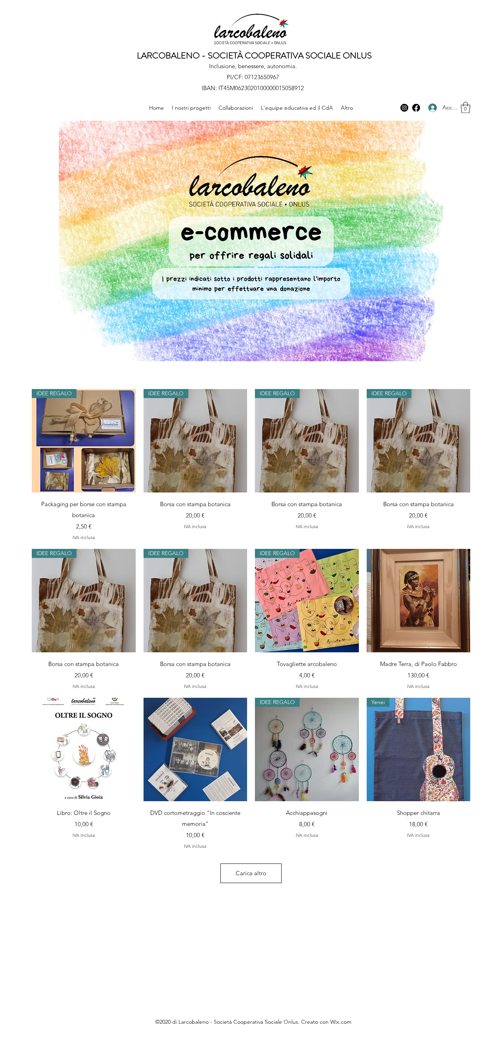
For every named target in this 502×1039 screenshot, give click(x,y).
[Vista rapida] (419, 601)
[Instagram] (404, 108)
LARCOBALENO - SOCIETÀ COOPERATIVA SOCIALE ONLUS (254, 55)
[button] (465, 107)
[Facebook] (416, 108)
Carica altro (251, 873)
